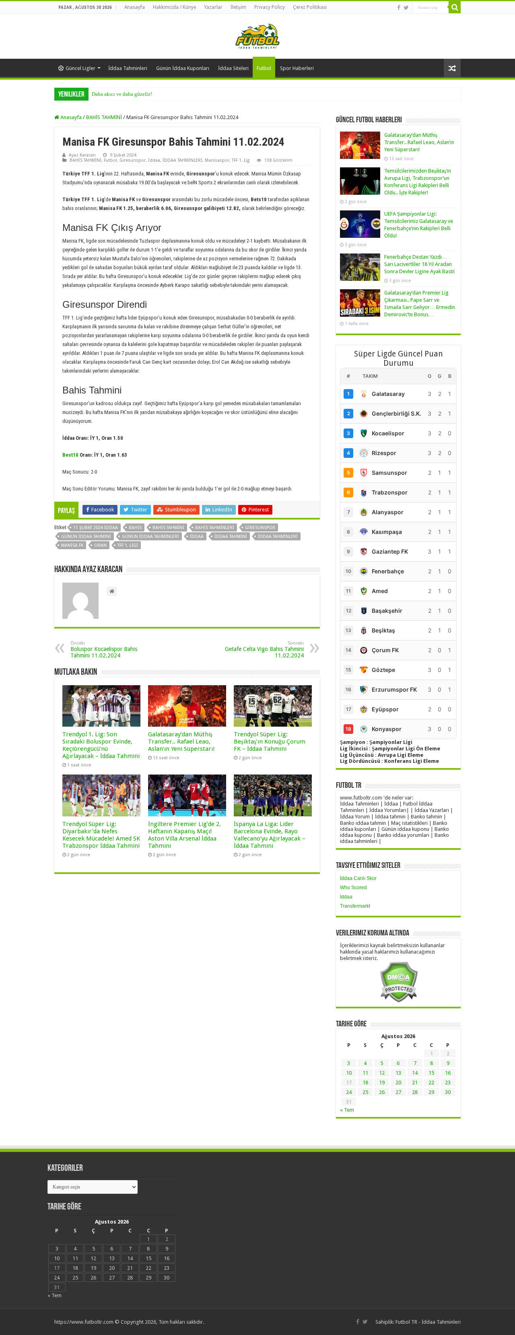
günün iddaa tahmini (86, 536)
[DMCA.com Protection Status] (398, 982)
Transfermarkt (355, 906)
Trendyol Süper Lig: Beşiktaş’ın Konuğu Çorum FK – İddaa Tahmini (269, 741)
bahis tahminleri (214, 527)
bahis (135, 527)
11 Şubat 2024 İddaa (95, 527)
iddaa (197, 536)
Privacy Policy (269, 7)
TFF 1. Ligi (127, 545)
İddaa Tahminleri (127, 68)
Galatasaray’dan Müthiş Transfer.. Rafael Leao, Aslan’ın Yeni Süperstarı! (181, 741)
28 (415, 1092)
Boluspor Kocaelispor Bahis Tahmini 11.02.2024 (103, 650)
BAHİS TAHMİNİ (104, 117)
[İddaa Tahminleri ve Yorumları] (257, 36)
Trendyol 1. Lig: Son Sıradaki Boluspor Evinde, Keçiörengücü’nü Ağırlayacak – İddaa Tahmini (101, 745)
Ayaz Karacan (82, 155)
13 (398, 1073)
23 (448, 1083)
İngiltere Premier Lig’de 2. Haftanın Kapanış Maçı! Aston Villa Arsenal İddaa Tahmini (184, 834)
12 (382, 1073)
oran (100, 545)
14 (415, 1073)
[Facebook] (398, 7)
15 (431, 1073)
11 (365, 1073)
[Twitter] (406, 7)
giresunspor (260, 527)
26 (382, 1092)
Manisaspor (217, 160)
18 (365, 1083)
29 (431, 1092)
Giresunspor (132, 160)
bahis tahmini (168, 527)
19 (382, 1083)
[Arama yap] (455, 7)
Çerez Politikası (310, 7)
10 (349, 1073)
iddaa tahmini (230, 536)
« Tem (347, 1110)
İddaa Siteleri (233, 68)
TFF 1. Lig (240, 160)
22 (431, 1083)
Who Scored (353, 887)
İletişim (238, 7)
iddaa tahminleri (278, 536)
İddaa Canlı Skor (358, 878)
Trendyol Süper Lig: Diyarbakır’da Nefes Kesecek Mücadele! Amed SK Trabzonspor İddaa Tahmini (101, 834)
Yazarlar (213, 7)
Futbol (264, 68)
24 (349, 1092)
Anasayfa (134, 7)
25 (365, 1092)
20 (398, 1083)
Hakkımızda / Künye (174, 7)
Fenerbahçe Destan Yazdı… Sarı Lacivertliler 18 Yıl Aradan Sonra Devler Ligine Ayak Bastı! (419, 264)
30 (448, 1092)
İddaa (154, 160)
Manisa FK (72, 545)
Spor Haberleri (297, 68)
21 (415, 1083)
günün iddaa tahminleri (150, 536)
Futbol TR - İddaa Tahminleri (428, 1322)
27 (398, 1092)
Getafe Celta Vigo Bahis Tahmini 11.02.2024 (264, 650)
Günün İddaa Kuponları (182, 68)
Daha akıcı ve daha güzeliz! (122, 94)
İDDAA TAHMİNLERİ (182, 160)
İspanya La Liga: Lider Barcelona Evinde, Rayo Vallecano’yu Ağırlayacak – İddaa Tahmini (269, 834)
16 (448, 1073)
